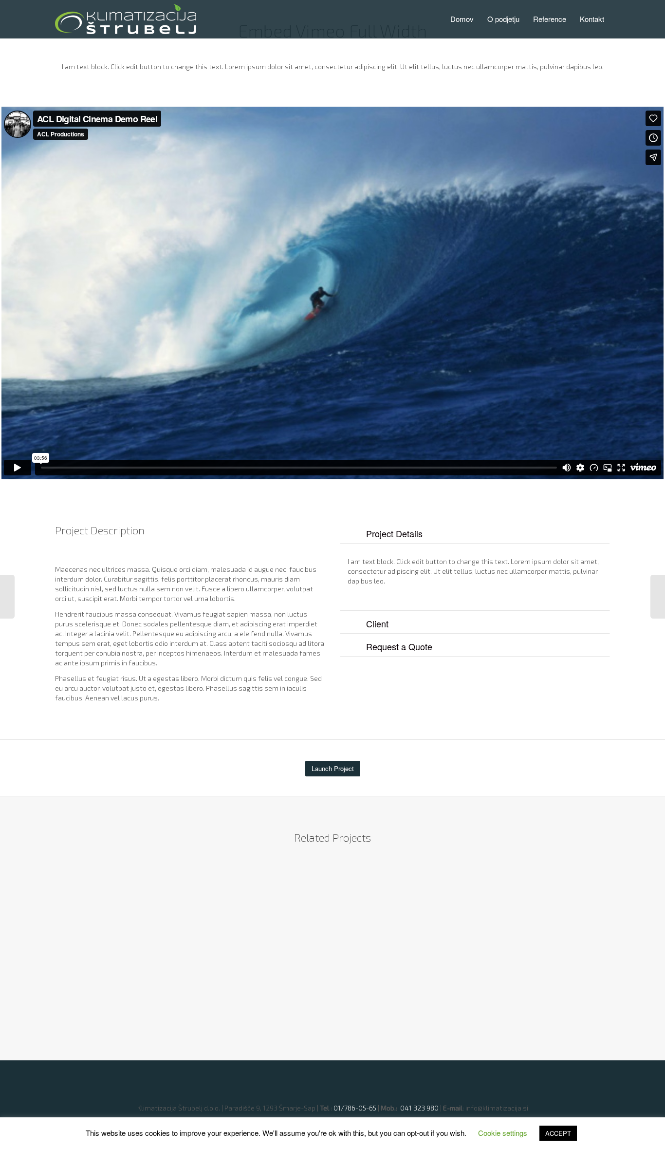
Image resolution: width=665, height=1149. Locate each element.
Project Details (394, 533)
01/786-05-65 (354, 1108)
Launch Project (333, 768)
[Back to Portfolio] (332, 1077)
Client (377, 623)
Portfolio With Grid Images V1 (533, 947)
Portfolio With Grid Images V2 (116, 956)
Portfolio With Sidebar (259, 941)
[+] (124, 926)
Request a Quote (399, 646)
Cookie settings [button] (502, 1133)
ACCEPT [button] (558, 1133)
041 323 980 (419, 1108)
